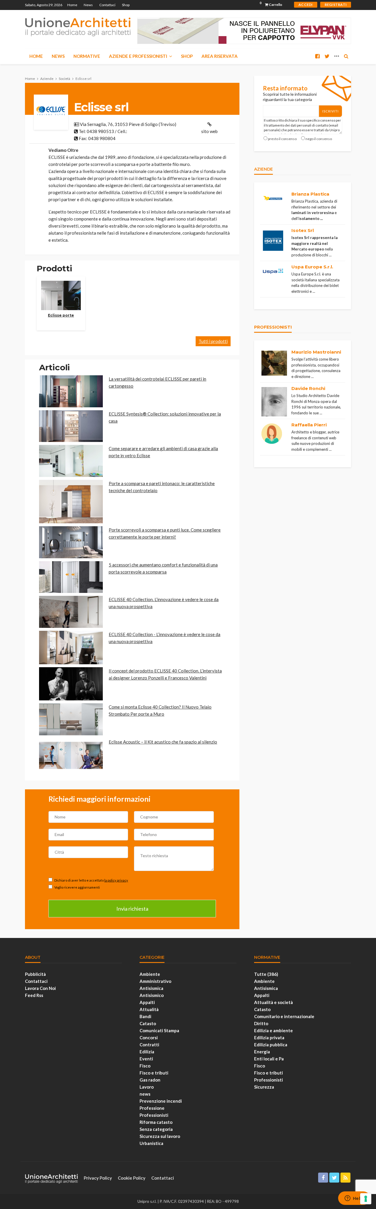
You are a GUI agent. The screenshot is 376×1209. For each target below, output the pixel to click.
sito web (209, 131)
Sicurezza (264, 1086)
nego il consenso (319, 139)
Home (72, 5)
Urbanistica (151, 1143)
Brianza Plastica (310, 194)
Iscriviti (330, 111)
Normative (86, 56)
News (88, 5)
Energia (262, 1051)
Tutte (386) (266, 974)
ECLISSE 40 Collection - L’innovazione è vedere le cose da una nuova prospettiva (164, 638)
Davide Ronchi (308, 388)
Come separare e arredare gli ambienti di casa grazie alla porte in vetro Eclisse (163, 452)
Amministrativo (155, 981)
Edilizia (147, 1051)
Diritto (261, 1023)
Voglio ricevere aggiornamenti (77, 887)
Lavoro (147, 1086)
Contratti (149, 1044)
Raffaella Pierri (309, 425)
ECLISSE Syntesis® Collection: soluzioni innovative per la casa (165, 417)
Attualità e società (273, 1002)
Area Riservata (220, 56)
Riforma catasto (156, 1122)
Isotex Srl (302, 230)
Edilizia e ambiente (273, 1030)
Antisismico (152, 995)
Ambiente (150, 974)
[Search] (346, 56)
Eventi (146, 1058)
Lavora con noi (40, 988)
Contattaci (107, 5)
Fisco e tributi (154, 1072)
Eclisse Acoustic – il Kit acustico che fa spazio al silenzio (163, 741)
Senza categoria (156, 1129)
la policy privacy (116, 880)
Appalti (147, 1002)
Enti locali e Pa (269, 1058)
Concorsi (149, 1037)
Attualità (149, 1009)
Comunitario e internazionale (284, 1016)
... (321, 218)
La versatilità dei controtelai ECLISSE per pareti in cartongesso (157, 382)
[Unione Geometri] (78, 26)
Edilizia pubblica (270, 1044)
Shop (126, 5)
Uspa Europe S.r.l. (312, 267)
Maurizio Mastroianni (316, 352)
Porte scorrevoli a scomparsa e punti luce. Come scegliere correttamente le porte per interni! (165, 533)
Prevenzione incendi (161, 1101)
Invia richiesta (132, 908)
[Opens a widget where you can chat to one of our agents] (354, 1198)
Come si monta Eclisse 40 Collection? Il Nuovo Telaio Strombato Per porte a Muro (160, 710)
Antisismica (151, 988)
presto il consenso (282, 139)
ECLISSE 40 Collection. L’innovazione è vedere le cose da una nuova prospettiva (164, 603)
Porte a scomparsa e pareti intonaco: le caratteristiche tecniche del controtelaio (162, 487)
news (145, 1094)
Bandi (145, 1016)
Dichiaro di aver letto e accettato (91, 880)
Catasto (148, 1023)
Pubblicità (35, 974)
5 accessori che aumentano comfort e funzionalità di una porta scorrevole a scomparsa (163, 568)
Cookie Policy (131, 1178)
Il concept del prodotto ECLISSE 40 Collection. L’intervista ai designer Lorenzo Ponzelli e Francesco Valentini (165, 674)
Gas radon (150, 1079)
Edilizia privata (269, 1037)
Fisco (145, 1065)
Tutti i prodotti (213, 341)
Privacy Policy (98, 1178)
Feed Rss (34, 995)
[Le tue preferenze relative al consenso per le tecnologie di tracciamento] (365, 1198)
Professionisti (154, 1115)
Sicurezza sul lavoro (160, 1136)
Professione (152, 1108)
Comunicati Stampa (159, 1030)
